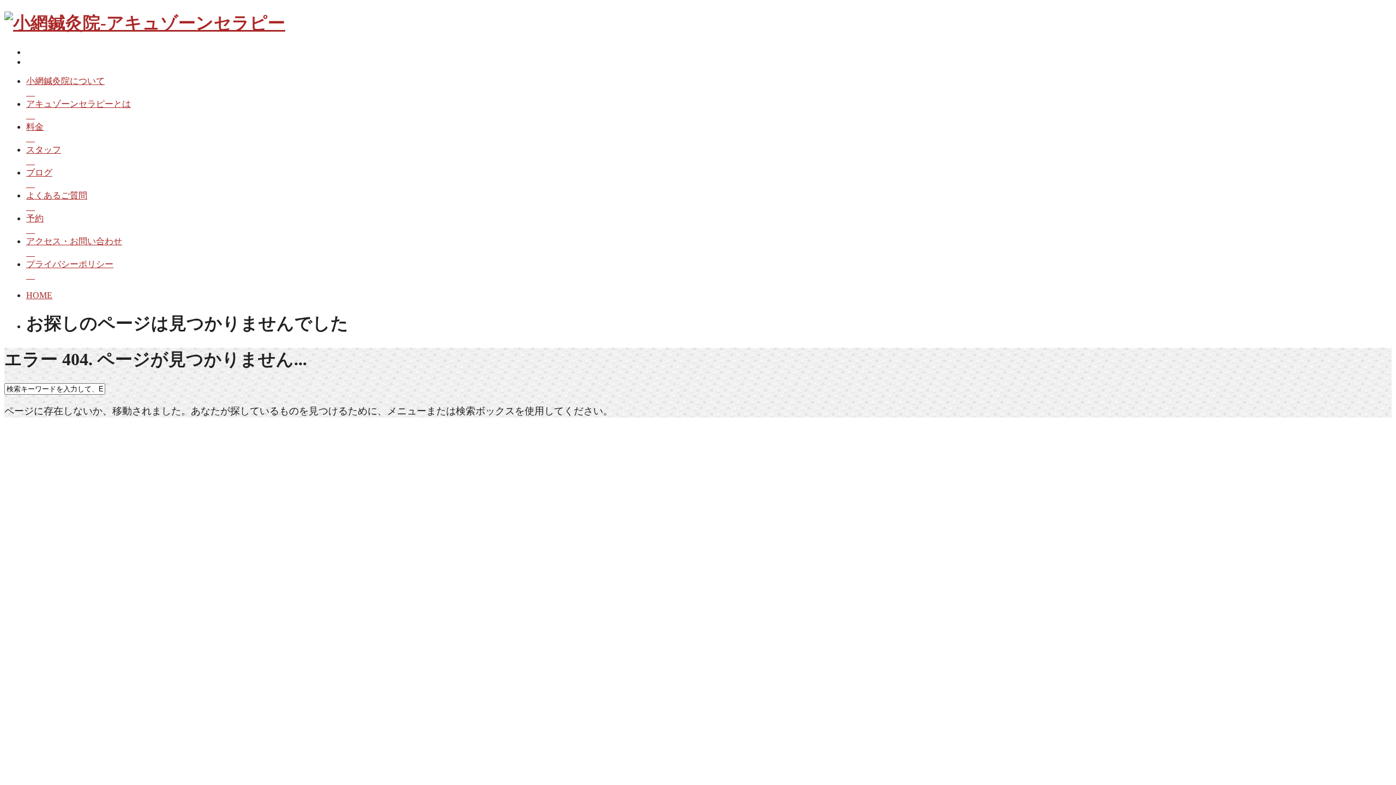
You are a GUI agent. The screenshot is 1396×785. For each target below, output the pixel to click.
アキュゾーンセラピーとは (78, 103)
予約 (35, 218)
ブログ (39, 172)
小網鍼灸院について (65, 81)
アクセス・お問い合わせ (74, 241)
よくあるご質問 (56, 195)
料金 (35, 126)
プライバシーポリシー (69, 264)
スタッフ (43, 149)
